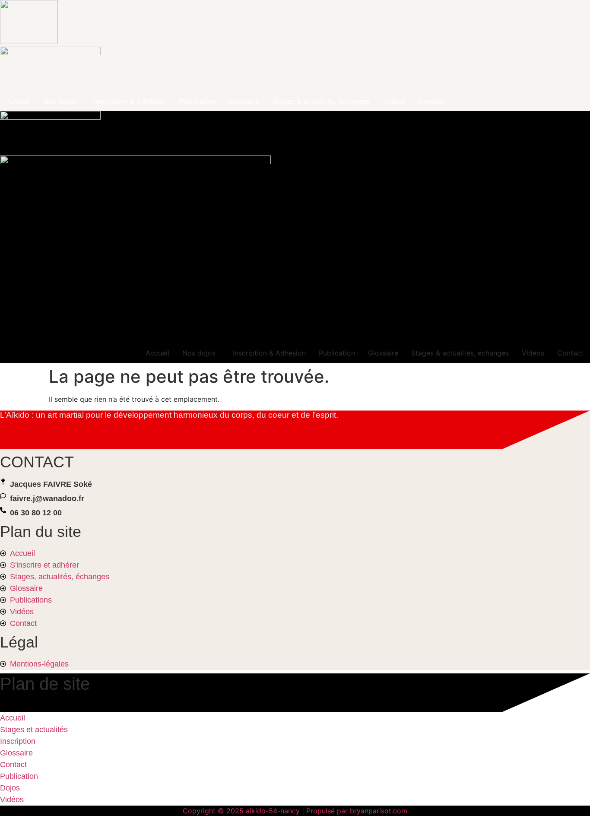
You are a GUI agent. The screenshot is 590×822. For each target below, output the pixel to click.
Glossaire (244, 101)
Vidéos (394, 101)
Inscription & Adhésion (130, 101)
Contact (431, 101)
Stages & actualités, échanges (321, 101)
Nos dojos (59, 101)
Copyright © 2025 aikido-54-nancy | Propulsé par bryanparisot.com (295, 810)
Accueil (18, 101)
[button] (62, 101)
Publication (198, 101)
